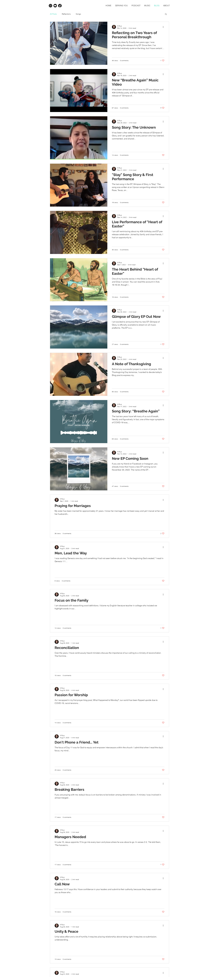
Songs (78, 14)
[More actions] (164, 26)
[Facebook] (60, 5)
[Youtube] (55, 5)
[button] (166, 14)
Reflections (66, 14)
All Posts (53, 14)
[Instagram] (50, 5)
